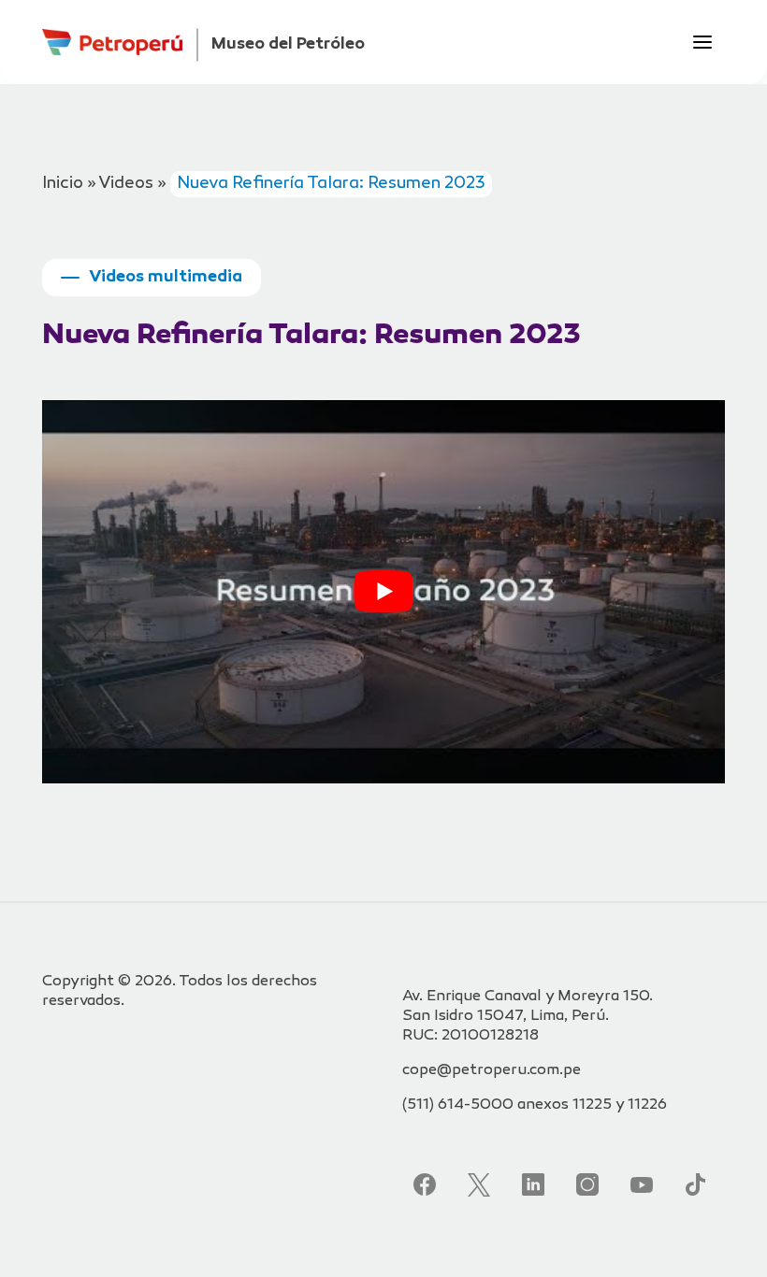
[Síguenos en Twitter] (478, 1184)
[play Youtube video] (383, 591)
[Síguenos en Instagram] (587, 1184)
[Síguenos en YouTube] (641, 1184)
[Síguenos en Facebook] (424, 1184)
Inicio (62, 184)
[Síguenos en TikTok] (695, 1184)
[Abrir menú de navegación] (702, 42)
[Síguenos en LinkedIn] (533, 1184)
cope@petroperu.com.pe (491, 1071)
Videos (125, 184)
